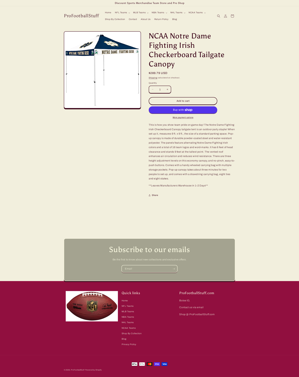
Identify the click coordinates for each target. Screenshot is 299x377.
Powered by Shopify (93, 370)
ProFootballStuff (78, 370)
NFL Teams (128, 306)
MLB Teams (128, 311)
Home (125, 300)
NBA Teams (128, 317)
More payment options (183, 117)
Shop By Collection (132, 333)
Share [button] (155, 195)
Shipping (153, 78)
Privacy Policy (129, 344)
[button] (122, 12)
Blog (124, 339)
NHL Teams (128, 322)
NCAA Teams (129, 328)
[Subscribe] (173, 269)
